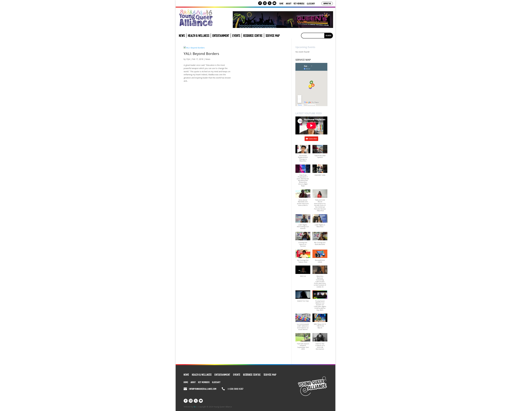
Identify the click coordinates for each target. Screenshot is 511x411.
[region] (283, 19)
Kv (195, 406)
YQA (188, 59)
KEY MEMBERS (299, 3)
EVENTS (236, 36)
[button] (302, 154)
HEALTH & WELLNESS (198, 36)
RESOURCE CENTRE (253, 36)
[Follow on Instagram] (265, 3)
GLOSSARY (311, 3)
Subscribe (313, 138)
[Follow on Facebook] (260, 3)
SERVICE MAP (273, 36)
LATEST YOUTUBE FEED (308, 113)
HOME (281, 3)
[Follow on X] (269, 3)
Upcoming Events (305, 47)
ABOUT (288, 3)
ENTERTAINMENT (220, 36)
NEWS (182, 36)
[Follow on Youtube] (274, 3)
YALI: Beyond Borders (201, 53)
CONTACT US (327, 3)
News (207, 59)
